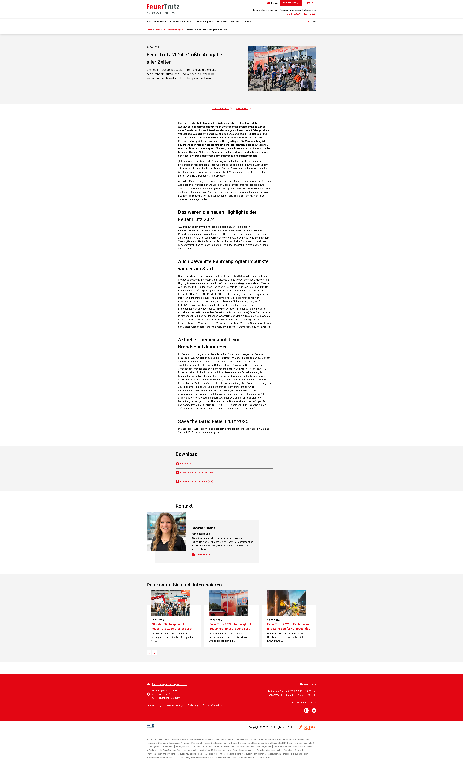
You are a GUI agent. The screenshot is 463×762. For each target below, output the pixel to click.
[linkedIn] (306, 710)
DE (310, 2)
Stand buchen (289, 3)
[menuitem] (158, 21)
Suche (312, 21)
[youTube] (314, 710)
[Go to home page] (166, 9)
